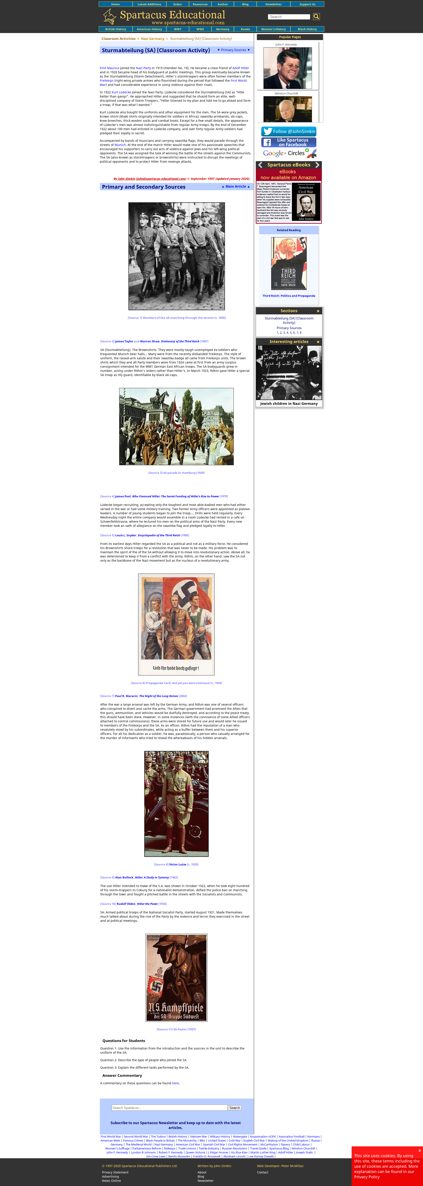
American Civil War (188, 1144)
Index (177, 4)
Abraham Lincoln (234, 1156)
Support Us (307, 4)
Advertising (110, 1176)
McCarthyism (269, 1144)
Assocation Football (291, 1136)
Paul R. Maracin (126, 696)
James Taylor (124, 341)
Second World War (136, 1136)
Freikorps (106, 80)
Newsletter (273, 4)
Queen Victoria (195, 1152)
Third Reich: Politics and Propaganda (289, 296)
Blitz (202, 1140)
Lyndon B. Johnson (143, 1152)
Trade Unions (187, 1148)
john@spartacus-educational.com (161, 179)
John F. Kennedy (286, 44)
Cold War (235, 1140)
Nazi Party (143, 68)
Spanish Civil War (214, 1144)
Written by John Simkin (214, 1166)
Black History (307, 29)
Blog (245, 4)
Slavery (285, 1144)
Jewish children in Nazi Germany (289, 403)
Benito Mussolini (179, 1156)
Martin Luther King (262, 1152)
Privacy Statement (115, 1172)
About (202, 1172)
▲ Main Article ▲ (235, 186)
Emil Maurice (109, 68)
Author (223, 4)
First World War (111, 1136)
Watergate (240, 1136)
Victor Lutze (177, 864)
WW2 (200, 29)
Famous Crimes (133, 1140)
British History (178, 1136)
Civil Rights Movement (243, 1144)
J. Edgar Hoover (218, 1152)
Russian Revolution (234, 1148)
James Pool (123, 496)
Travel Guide (258, 1148)
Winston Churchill (286, 93)
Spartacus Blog (279, 1148)
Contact (262, 1172)
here (175, 1083)
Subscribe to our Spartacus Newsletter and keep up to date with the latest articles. (176, 1125)
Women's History (273, 29)
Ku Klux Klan (239, 1152)
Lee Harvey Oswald (261, 1156)
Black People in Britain (160, 1140)
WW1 (177, 29)
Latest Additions (149, 4)
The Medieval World (139, 1144)
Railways (169, 1148)
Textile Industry (209, 1148)
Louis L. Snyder (125, 535)
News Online (111, 1181)
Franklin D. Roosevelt (207, 1156)
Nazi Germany (163, 1144)
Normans (313, 1136)
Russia (245, 29)
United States (217, 1140)
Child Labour (301, 1144)
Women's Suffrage (117, 1148)
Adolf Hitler (240, 68)
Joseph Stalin (305, 1152)
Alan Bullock (124, 877)
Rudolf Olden (126, 904)
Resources (200, 4)
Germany (222, 29)
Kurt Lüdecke (121, 92)
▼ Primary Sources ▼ (233, 50)
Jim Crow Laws (156, 1156)
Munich (120, 145)
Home (115, 4)
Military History (220, 1136)
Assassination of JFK (263, 1136)
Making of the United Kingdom (288, 1140)
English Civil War (254, 1140)
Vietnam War (198, 1136)
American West (110, 1140)
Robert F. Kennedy (171, 1152)
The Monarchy (187, 1140)
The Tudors (158, 1136)
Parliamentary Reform (146, 1148)
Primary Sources (289, 328)
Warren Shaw (150, 341)
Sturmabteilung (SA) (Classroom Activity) (289, 320)
